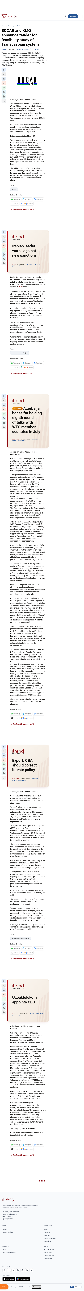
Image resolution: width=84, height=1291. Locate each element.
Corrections (47, 1241)
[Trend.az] (9, 16)
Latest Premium (7, 1232)
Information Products (9, 1252)
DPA (20, 287)
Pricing (4, 1249)
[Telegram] (22, 1270)
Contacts (46, 1235)
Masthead (47, 1232)
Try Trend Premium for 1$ (23, 210)
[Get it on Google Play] (23, 1279)
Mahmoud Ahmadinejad (19, 353)
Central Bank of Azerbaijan (20, 938)
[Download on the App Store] (8, 1279)
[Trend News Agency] (8, 1199)
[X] (13, 1270)
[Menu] (80, 16)
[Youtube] (18, 1270)
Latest (4, 1229)
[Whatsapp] (4, 1270)
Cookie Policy (48, 1258)
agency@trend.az (7, 1219)
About (46, 1229)
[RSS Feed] (31, 1270)
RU (79, 1287)
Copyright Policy (49, 1255)
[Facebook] (9, 1270)
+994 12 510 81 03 (7, 1216)
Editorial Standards (50, 1238)
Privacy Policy (48, 1252)
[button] (4, 70)
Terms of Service (49, 1249)
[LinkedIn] (27, 1270)
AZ (76, 1287)
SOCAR (14, 189)
